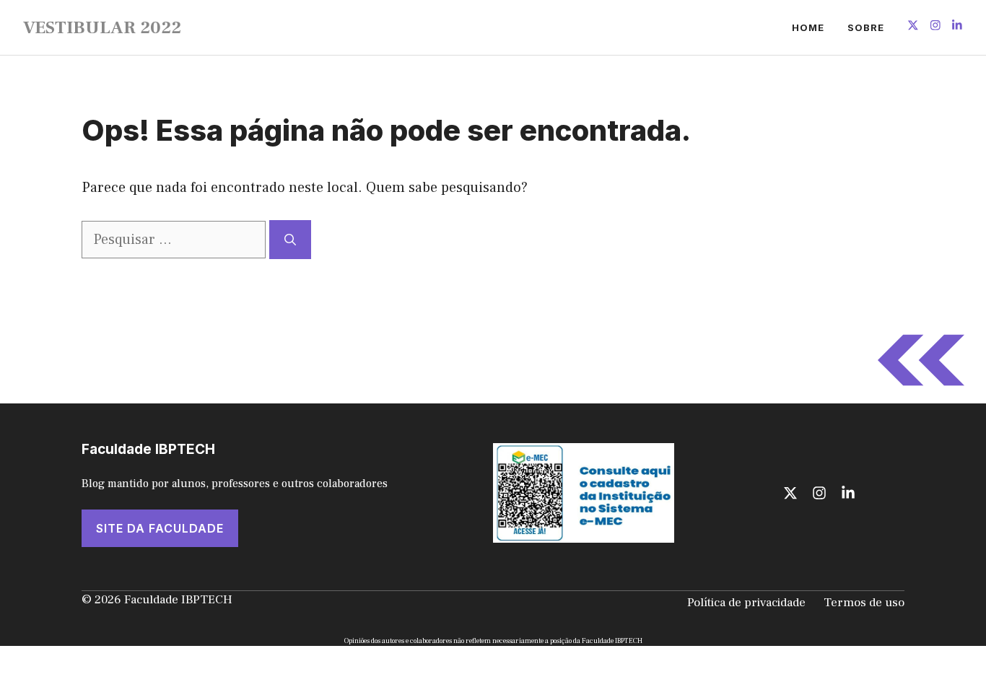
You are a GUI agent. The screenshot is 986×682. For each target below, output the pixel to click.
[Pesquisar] (290, 239)
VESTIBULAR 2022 (102, 27)
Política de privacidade (746, 603)
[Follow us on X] (913, 27)
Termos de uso (864, 603)
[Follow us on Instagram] (935, 27)
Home (808, 27)
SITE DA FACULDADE (160, 528)
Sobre (865, 27)
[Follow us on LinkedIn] (957, 27)
